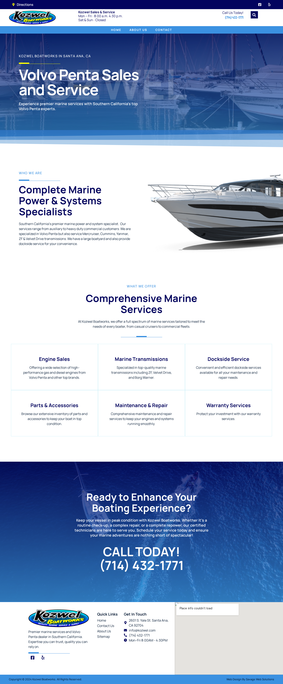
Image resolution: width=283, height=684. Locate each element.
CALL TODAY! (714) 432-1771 (141, 558)
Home (116, 30)
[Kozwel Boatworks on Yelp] (269, 4)
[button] (254, 14)
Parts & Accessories (54, 405)
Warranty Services (228, 405)
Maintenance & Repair (141, 405)
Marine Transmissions (141, 358)
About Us (138, 30)
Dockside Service (228, 358)
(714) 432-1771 (234, 17)
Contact (163, 30)
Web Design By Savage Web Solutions (250, 679)
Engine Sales (54, 358)
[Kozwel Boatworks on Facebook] (259, 4)
